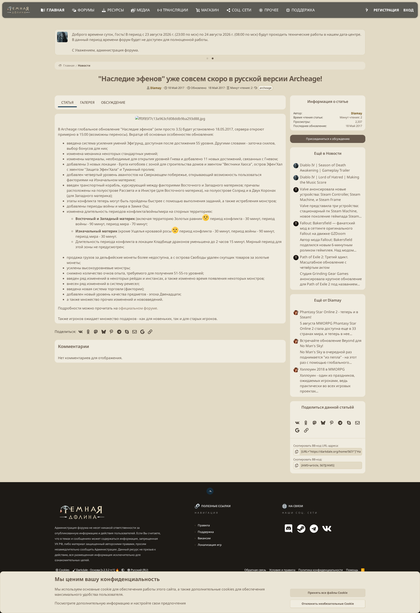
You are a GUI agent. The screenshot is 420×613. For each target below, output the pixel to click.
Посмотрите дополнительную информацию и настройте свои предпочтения (120, 603)
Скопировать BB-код (307, 459)
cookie (106, 589)
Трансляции (175, 9)
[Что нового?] (366, 10)
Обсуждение (113, 102)
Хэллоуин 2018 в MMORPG (322, 369)
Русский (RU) (139, 570)
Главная (56, 9)
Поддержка (303, 9)
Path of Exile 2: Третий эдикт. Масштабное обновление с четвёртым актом (324, 262)
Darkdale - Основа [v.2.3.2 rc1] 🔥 (97, 570)
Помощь (352, 570)
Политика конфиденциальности (320, 570)
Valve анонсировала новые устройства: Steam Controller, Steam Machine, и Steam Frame (330, 194)
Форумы (86, 9)
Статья (67, 102)
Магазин (210, 9)
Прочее (271, 9)
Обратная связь (255, 570)
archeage (265, 88)
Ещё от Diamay (327, 300)
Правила (204, 525)
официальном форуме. (138, 308)
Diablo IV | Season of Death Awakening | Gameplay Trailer (325, 168)
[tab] (207, 58)
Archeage (69, 129)
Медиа (143, 9)
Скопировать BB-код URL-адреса (315, 446)
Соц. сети (241, 9)
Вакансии (204, 538)
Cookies (63, 570)
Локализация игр (210, 545)
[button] (123, 569)
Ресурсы (115, 9)
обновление (109, 129)
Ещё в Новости (327, 153)
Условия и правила (282, 570)
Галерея (87, 102)
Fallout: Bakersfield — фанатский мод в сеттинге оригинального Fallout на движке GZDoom (327, 228)
